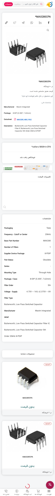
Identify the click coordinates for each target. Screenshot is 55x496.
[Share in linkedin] (40, 23)
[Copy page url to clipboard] (6, 23)
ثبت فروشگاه (27, 494)
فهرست (49, 494)
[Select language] (50, 485)
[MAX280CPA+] (27, 448)
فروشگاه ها (38, 494)
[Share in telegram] (23, 23)
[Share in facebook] (49, 23)
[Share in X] (15, 23)
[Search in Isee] (41, 4)
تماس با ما (6, 494)
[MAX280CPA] (27, 388)
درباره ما (16, 494)
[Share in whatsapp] (32, 23)
